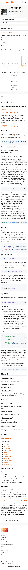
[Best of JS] (9, 2)
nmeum (5, 452)
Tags (2, 539)
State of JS (4, 555)
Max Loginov (7, 456)
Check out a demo (6, 109)
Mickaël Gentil (7, 460)
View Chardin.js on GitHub (13, 520)
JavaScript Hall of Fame (7, 544)
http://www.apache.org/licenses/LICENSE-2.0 (14, 501)
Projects (3, 537)
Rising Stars (4, 552)
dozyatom (6, 464)
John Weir (6, 444)
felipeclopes (6, 446)
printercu (6, 454)
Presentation (13, 16)
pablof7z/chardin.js (6, 32)
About (3, 546)
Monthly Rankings (6, 542)
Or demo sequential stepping (9, 112)
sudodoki (6, 458)
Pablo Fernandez (6, 438)
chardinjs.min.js (16, 136)
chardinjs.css (5, 136)
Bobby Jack (6, 448)
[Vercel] (17, 566)
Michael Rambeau (20, 562)
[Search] (20, 2)
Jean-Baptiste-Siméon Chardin (10, 127)
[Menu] (2, 2)
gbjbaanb (5, 462)
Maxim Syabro (7, 450)
